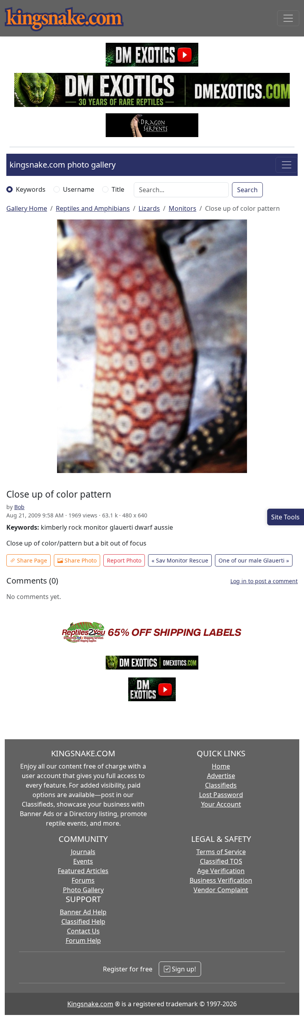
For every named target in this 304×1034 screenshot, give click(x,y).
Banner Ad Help (83, 912)
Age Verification (221, 870)
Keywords (31, 189)
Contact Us (83, 931)
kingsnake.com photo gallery (63, 164)
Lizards (149, 208)
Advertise (221, 775)
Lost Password (221, 794)
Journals (83, 851)
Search (247, 189)
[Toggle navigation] (288, 18)
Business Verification (221, 880)
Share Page (31, 560)
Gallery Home (26, 208)
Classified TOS (221, 861)
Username (78, 189)
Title (118, 189)
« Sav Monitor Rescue (180, 560)
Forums (83, 880)
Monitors (182, 208)
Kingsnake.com (90, 1004)
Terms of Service (221, 851)
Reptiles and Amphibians (93, 208)
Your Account (221, 804)
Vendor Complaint (221, 889)
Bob (19, 507)
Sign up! (183, 969)
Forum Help (83, 940)
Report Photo (124, 560)
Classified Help (83, 921)
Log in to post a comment (264, 581)
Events (83, 861)
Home (221, 766)
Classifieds (221, 785)
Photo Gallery (83, 889)
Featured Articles (83, 870)
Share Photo (80, 560)
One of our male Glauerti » (253, 560)
